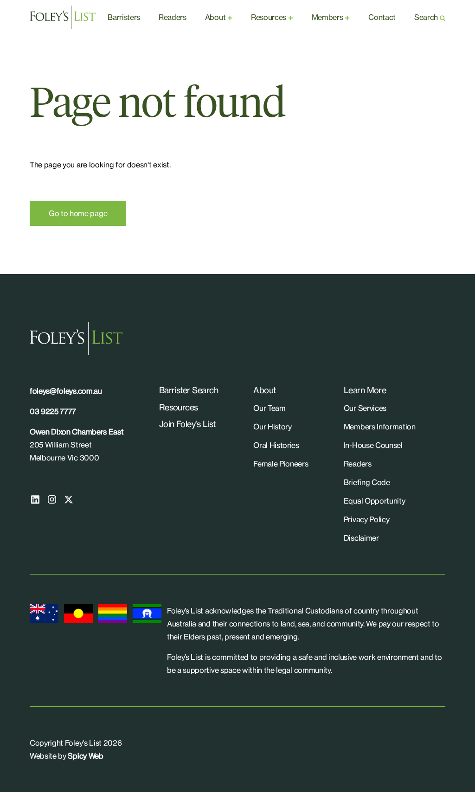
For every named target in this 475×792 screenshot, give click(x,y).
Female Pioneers (280, 463)
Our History (272, 426)
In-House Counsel (373, 445)
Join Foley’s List (187, 424)
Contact (382, 17)
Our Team (269, 408)
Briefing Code (367, 482)
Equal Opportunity (374, 500)
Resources (268, 17)
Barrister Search (188, 390)
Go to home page (78, 213)
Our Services (365, 408)
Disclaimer (361, 538)
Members (327, 17)
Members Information (380, 426)
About (215, 17)
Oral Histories (276, 445)
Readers (172, 17)
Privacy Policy (367, 519)
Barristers (124, 17)
